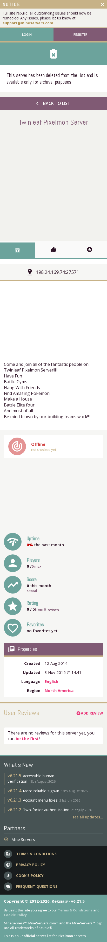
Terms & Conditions (75, 910)
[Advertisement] (53, 182)
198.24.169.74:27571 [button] (57, 272)
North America (59, 690)
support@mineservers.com (28, 22)
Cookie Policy (15, 914)
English (51, 681)
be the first (27, 738)
